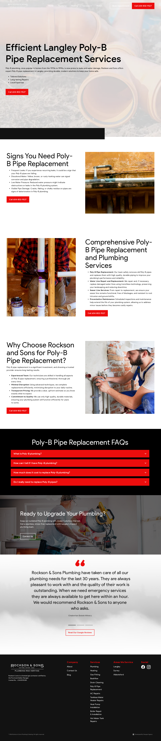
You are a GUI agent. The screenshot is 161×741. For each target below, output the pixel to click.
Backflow (94, 678)
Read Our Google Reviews (80, 632)
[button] (80, 453)
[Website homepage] (18, 6)
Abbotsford (119, 674)
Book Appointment (120, 6)
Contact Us (28, 536)
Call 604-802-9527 (17, 92)
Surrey (116, 670)
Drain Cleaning (96, 682)
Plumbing (94, 666)
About (69, 666)
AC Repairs (95, 693)
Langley (117, 666)
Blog (69, 675)
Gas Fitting (95, 674)
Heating (93, 670)
